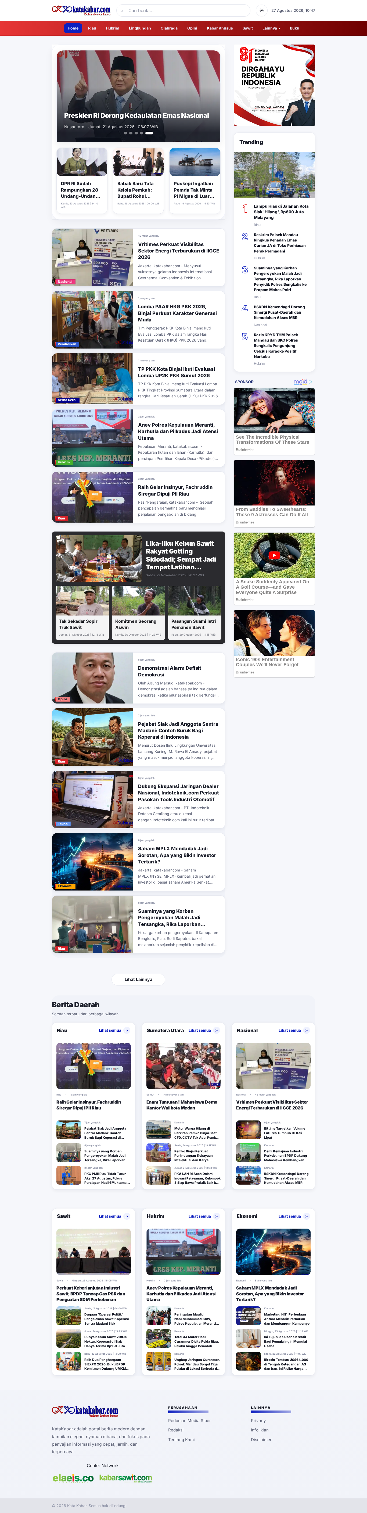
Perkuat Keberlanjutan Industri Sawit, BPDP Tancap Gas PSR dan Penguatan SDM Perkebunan (90, 1293)
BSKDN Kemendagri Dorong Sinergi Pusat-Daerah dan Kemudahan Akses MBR (279, 312)
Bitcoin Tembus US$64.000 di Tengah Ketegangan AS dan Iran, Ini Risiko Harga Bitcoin (286, 1366)
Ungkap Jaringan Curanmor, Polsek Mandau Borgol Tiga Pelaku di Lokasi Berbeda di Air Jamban (197, 1366)
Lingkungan (140, 28)
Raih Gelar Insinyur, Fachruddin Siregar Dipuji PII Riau (88, 1105)
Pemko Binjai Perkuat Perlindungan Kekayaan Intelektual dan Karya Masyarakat (193, 1158)
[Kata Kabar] (81, 10)
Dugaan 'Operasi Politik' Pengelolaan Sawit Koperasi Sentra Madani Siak (106, 1318)
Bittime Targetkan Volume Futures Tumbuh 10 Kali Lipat (284, 1133)
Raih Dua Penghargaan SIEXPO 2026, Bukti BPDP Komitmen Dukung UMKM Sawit (105, 1366)
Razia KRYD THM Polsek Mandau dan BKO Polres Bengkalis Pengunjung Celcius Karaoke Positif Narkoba (276, 345)
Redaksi (176, 1430)
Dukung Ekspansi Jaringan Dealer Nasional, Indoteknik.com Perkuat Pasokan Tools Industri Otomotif (178, 792)
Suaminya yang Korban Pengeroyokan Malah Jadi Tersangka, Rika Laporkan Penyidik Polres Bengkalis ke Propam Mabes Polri (172, 924)
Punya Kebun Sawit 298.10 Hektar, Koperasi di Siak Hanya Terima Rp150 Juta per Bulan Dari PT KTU (105, 1343)
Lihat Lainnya (138, 979)
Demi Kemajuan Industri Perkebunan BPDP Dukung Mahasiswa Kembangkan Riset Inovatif (285, 1158)
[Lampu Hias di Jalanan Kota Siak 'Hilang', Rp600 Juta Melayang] (274, 175)
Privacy (258, 1420)
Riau (92, 28)
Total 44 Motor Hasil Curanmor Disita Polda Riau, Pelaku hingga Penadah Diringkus (196, 1343)
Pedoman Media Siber (189, 1420)
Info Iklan (260, 1430)
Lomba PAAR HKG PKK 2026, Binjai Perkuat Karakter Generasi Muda (177, 313)
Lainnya (271, 28)
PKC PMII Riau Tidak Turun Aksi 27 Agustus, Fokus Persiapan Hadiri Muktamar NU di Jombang (106, 1180)
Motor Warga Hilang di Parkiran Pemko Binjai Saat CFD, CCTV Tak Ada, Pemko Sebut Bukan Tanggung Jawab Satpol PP (196, 1137)
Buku (294, 28)
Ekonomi (247, 1216)
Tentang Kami (181, 1439)
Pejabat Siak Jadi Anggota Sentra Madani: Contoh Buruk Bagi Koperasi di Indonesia (178, 730)
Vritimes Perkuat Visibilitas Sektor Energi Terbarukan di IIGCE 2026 (178, 250)
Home (73, 28)
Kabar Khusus (220, 28)
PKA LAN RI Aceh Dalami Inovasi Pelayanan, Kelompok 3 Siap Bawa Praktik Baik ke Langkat (197, 1180)
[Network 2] (125, 1478)
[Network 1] (73, 1478)
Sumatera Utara (165, 1030)
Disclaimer (261, 1439)
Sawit (248, 28)
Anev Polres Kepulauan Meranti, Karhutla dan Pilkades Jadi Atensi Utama (178, 431)
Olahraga (169, 28)
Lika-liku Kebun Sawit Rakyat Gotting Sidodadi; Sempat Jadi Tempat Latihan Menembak (181, 559)
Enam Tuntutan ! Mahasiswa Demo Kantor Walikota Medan (130, 112)
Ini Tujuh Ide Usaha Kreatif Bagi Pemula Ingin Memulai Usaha (285, 1341)
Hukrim (112, 28)
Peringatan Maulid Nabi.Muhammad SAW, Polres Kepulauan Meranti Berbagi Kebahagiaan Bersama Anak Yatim (195, 1323)
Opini (192, 28)
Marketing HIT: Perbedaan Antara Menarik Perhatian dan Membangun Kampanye (287, 1318)
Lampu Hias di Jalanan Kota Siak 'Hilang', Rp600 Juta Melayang (281, 212)
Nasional (247, 1030)
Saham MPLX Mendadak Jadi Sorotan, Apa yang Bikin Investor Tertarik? (177, 855)
